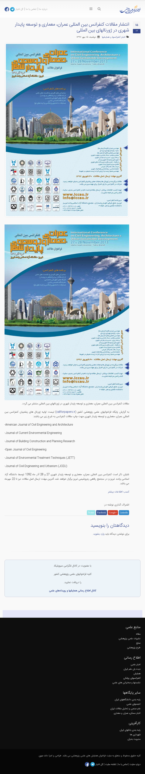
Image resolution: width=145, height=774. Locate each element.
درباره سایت (135, 764)
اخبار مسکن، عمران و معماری (127, 713)
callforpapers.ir (65, 412)
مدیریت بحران (133, 739)
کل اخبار (19, 9)
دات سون (43, 756)
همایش (136, 674)
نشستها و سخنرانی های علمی (126, 683)
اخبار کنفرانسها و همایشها (113, 37)
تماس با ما (31, 9)
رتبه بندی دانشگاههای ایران (127, 700)
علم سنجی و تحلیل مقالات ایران (125, 709)
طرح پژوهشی (133, 648)
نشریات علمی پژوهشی (129, 639)
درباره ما (43, 9)
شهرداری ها (135, 735)
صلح (138, 643)
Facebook (101, 512)
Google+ (113, 512)
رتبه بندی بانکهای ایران (130, 730)
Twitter (91, 512)
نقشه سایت (111, 764)
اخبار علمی (135, 665)
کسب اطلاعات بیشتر (118, 492)
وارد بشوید (98, 534)
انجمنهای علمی (133, 704)
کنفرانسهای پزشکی (131, 678)
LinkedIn (124, 512)
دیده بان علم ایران (131, 669)
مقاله (138, 634)
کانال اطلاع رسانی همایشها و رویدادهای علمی (72, 591)
